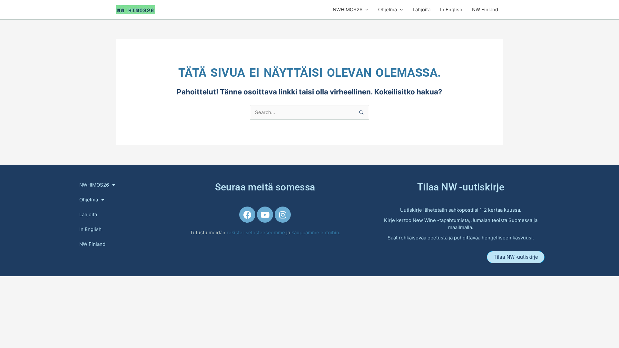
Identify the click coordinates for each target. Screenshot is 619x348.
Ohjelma (387, 9)
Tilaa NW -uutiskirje (461, 187)
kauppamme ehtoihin (315, 232)
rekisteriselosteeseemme (256, 232)
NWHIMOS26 (347, 9)
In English (451, 9)
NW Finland (485, 9)
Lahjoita (421, 9)
